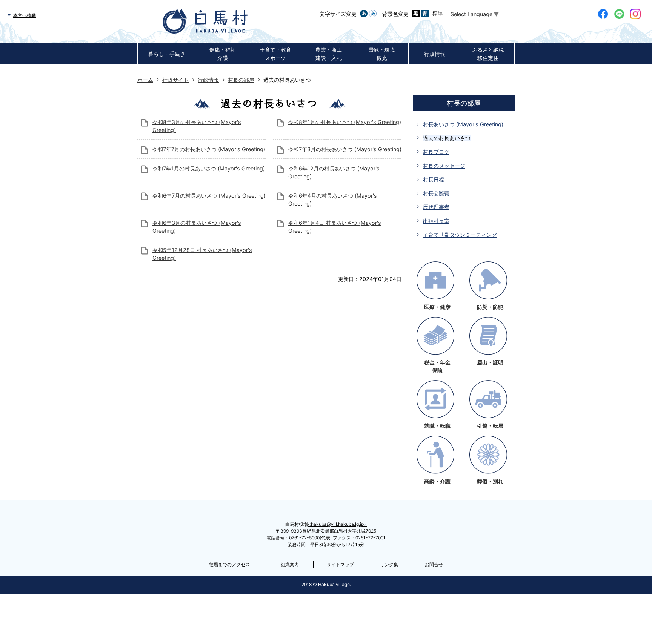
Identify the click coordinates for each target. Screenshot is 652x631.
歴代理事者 (436, 207)
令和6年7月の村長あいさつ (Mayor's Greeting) (209, 195)
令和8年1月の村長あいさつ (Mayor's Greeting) (344, 122)
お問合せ (434, 564)
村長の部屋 (241, 80)
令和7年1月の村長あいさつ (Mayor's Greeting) (208, 168)
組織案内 (290, 564)
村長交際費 (436, 193)
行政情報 (208, 80)
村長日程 (433, 179)
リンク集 (389, 564)
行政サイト (175, 80)
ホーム (145, 80)
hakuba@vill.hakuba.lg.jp (337, 524)
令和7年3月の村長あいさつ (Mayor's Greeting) (344, 149)
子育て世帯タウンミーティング (460, 235)
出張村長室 (436, 221)
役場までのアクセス (229, 564)
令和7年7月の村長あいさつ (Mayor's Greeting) (208, 149)
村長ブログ (436, 152)
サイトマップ (340, 564)
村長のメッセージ (444, 166)
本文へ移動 (24, 15)
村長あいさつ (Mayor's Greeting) (463, 124)
